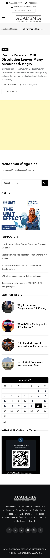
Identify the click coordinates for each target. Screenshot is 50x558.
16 (45, 401)
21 (32, 406)
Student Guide (39, 510)
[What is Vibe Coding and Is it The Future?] (8, 326)
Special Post (39, 507)
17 (5, 406)
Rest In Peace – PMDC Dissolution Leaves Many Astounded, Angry (22, 60)
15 (38, 401)
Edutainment (11, 507)
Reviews (25, 507)
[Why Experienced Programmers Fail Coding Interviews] (8, 307)
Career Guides (22, 510)
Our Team (20, 521)
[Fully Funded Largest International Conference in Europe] (8, 344)
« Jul (4, 422)
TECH (29, 517)
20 (25, 406)
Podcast (40, 514)
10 (5, 401)
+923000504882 (35, 3)
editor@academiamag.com (25, 7)
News (8, 510)
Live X (32, 521)
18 (12, 406)
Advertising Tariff (24, 11)
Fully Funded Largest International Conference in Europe (31, 346)
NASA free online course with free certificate (22, 276)
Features (12, 514)
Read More (9, 91)
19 (18, 406)
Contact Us (41, 517)
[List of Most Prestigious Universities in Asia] (8, 363)
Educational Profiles (14, 517)
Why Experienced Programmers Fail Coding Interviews (31, 308)
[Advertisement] (25, 125)
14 (32, 401)
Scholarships (26, 514)
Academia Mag (10, 85)
